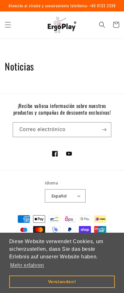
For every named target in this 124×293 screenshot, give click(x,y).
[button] (8, 25)
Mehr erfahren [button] (27, 265)
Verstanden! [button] (62, 281)
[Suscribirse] (104, 129)
